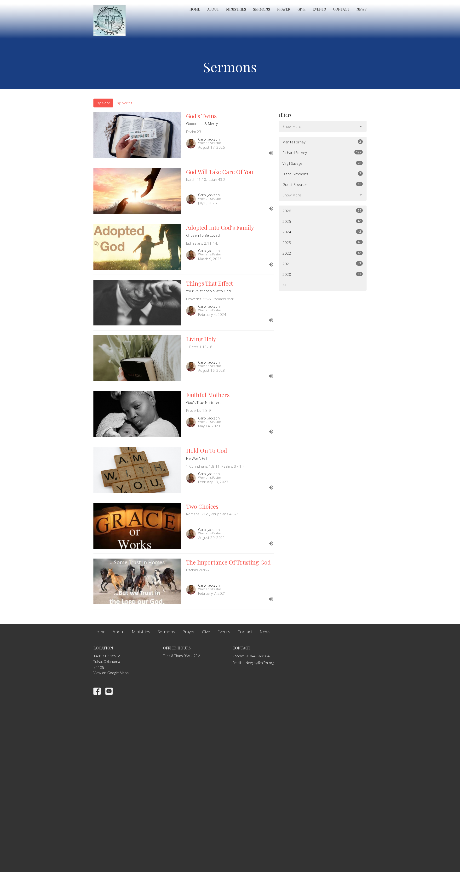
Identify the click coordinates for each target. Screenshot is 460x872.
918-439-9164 (258, 656)
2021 (321, 263)
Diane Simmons (321, 173)
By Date (103, 102)
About (213, 9)
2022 (321, 253)
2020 (321, 274)
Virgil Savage (321, 163)
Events (319, 9)
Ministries (236, 9)
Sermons (261, 9)
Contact (341, 9)
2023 (321, 242)
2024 (321, 231)
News (361, 9)
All (284, 285)
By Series (124, 102)
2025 (321, 221)
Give (301, 9)
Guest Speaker (321, 184)
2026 (321, 210)
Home (195, 9)
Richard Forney (321, 152)
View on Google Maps (111, 672)
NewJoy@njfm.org (260, 662)
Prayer (283, 9)
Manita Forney (321, 141)
